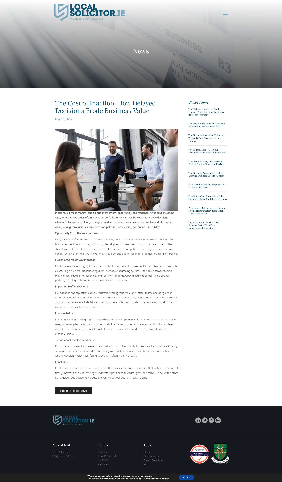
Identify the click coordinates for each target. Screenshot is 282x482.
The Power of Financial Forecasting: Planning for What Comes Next (206, 125)
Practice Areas (151, 456)
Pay (146, 465)
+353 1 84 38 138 (60, 452)
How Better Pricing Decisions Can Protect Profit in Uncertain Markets (206, 163)
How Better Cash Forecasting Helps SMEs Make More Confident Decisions (207, 198)
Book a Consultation (154, 460)
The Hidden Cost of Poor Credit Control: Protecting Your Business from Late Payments (206, 112)
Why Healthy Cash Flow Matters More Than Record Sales (207, 186)
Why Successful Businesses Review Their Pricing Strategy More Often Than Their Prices (206, 211)
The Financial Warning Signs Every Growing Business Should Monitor (206, 174)
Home (147, 452)
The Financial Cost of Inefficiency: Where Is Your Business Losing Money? (206, 138)
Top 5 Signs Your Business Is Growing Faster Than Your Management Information (203, 225)
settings (165, 478)
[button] (225, 15)
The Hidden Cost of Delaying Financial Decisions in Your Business (207, 151)
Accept (186, 477)
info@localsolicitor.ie (63, 456)
